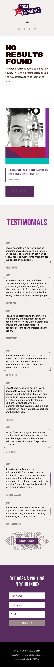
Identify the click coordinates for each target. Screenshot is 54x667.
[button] (27, 21)
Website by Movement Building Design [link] (27, 655)
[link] (27, 10)
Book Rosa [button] (19, 191)
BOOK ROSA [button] (27, 541)
